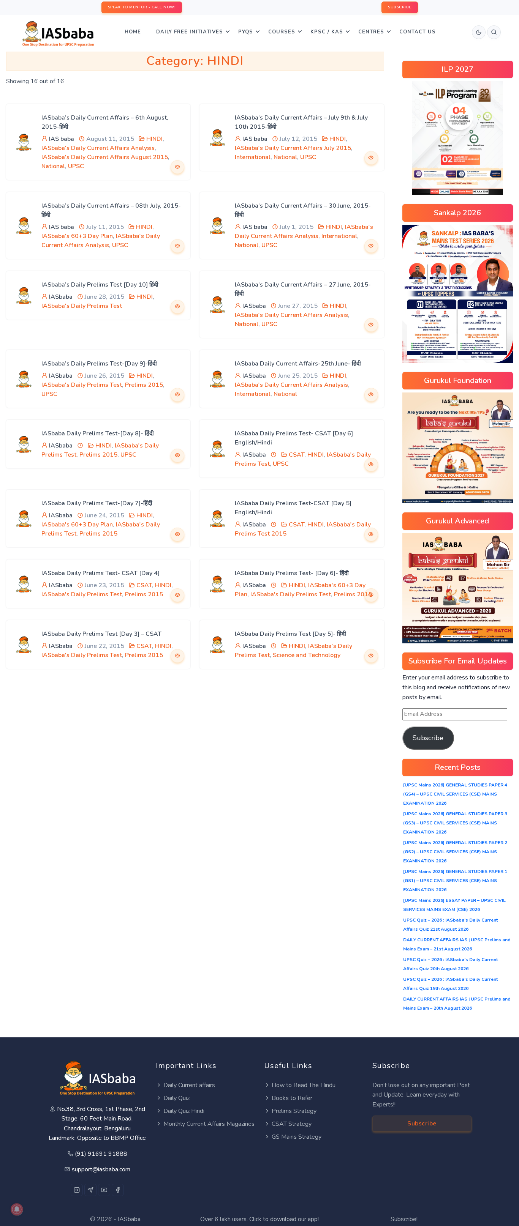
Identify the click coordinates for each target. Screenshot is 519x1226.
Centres (371, 31)
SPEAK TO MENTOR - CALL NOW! (142, 7)
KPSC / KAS (326, 31)
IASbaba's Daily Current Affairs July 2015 (293, 148)
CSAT (296, 455)
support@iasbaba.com (101, 1169)
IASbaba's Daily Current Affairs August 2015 (104, 157)
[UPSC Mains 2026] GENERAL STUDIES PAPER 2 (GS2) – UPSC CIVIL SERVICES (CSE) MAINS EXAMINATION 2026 (455, 852)
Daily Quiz (176, 1098)
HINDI (154, 139)
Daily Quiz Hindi (183, 1111)
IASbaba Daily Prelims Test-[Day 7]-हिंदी (96, 503)
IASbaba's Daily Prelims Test (81, 306)
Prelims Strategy (294, 1111)
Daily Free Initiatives (189, 31)
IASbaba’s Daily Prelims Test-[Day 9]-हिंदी (99, 363)
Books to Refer (292, 1098)
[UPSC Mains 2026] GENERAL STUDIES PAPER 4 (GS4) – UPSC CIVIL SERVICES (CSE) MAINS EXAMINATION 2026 (455, 794)
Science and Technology (306, 655)
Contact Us (417, 31)
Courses (281, 31)
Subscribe (428, 737)
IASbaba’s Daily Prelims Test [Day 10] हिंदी (99, 284)
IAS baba (61, 139)
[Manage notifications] (17, 1209)
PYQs (245, 31)
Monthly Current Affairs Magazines (209, 1124)
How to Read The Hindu (303, 1085)
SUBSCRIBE (399, 7)
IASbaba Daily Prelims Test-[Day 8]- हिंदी (97, 433)
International (253, 157)
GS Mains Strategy (296, 1137)
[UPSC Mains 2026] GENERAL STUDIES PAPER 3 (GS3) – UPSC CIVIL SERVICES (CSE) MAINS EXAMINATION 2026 (455, 823)
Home (133, 31)
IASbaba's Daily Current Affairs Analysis (98, 148)
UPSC (76, 166)
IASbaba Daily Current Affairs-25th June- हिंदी (298, 363)
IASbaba (61, 297)
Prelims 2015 (144, 385)
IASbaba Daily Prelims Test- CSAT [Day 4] (100, 573)
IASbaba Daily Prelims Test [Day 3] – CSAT (101, 634)
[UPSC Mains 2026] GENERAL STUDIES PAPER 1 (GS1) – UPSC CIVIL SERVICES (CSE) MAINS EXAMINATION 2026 (455, 880)
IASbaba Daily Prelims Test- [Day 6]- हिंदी (292, 573)
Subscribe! (404, 1219)
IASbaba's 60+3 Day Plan (77, 236)
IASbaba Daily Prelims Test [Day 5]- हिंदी (290, 634)
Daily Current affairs (189, 1085)
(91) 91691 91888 (101, 1154)
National (53, 166)
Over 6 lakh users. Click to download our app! (259, 1219)
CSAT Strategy (292, 1124)
